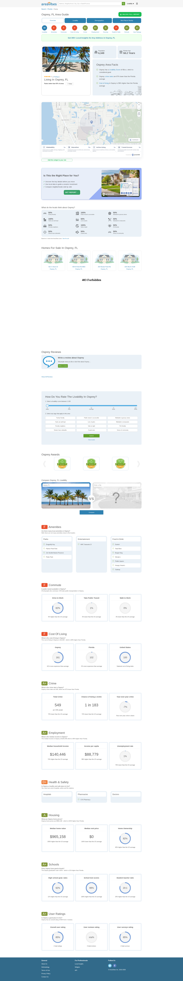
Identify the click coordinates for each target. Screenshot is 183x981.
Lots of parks (91, 422)
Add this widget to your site (57, 160)
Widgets (77, 967)
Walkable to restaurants (122, 422)
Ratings (56, 77)
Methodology (45, 967)
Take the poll (65, 238)
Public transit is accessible (91, 418)
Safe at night (91, 426)
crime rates (109, 76)
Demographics (99, 20)
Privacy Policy (45, 973)
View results (91, 440)
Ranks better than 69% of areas (54, 83)
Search (43, 9)
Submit (91, 436)
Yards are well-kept (60, 422)
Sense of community (122, 430)
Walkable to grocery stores (122, 418)
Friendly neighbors (60, 426)
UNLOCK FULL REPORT (131, 14)
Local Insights (79, 964)
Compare (91, 512)
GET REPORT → (72, 192)
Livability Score (114, 70)
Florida (50, 9)
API (76, 970)
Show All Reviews (47, 377)
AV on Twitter (110, 965)
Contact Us (45, 977)
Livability (129, 3)
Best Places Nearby (127, 20)
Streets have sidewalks (60, 430)
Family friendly (60, 418)
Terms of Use (45, 970)
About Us (44, 964)
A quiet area (91, 430)
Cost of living (104, 83)
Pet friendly (123, 426)
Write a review (63, 366)
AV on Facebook (114, 965)
